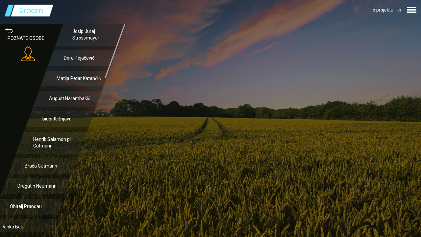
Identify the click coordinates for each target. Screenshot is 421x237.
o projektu (383, 10)
